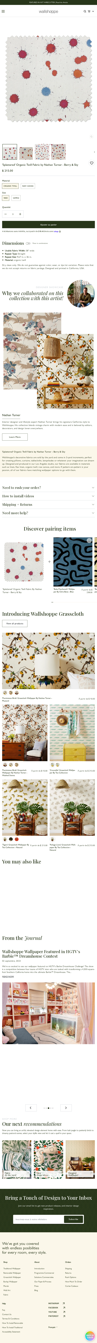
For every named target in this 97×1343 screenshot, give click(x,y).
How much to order (73, 1281)
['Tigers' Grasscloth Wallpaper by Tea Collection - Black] (11, 839)
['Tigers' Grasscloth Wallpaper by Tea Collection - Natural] (24, 807)
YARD (6, 198)
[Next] (66, 1107)
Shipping (68, 1268)
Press (36, 1285)
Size (4, 192)
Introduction (39, 1268)
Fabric (5, 1294)
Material (6, 180)
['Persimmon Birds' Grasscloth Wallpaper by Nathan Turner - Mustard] (48, 661)
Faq (3, 1309)
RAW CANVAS (27, 186)
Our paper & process (42, 1281)
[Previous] (31, 1107)
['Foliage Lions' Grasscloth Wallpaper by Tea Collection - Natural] (72, 807)
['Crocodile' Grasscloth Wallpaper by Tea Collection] (72, 733)
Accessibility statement (11, 1331)
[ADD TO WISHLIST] (92, 163)
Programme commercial (44, 1272)
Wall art (6, 1290)
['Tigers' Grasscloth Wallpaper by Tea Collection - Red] (17, 839)
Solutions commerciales (44, 1277)
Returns (68, 1272)
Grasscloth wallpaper (12, 1277)
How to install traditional (12, 1327)
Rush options (70, 1277)
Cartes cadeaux (71, 1285)
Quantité (6, 207)
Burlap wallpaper (10, 1281)
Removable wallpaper (12, 1272)
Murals (6, 1285)
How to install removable (12, 1322)
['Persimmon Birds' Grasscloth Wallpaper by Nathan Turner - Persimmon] (11, 693)
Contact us (6, 1314)
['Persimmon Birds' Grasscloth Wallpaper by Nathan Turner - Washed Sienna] (17, 693)
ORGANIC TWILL (10, 186)
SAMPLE (16, 198)
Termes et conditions (10, 1318)
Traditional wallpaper (11, 1268)
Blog (36, 1290)
